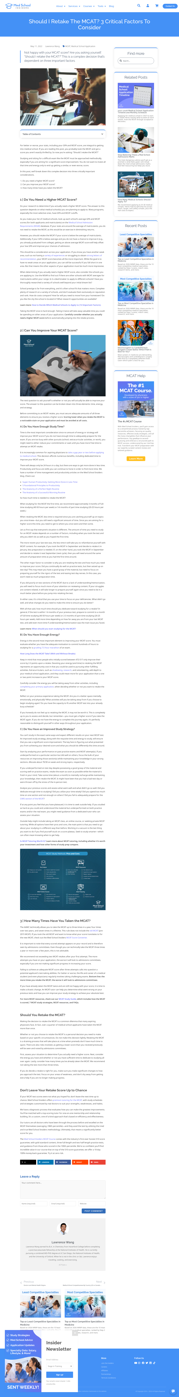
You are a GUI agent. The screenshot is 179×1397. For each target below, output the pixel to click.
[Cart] (156, 5)
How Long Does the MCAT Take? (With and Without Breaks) (47, 653)
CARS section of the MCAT (32, 798)
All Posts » (63, 1265)
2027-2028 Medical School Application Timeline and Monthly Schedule (136, 111)
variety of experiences (55, 255)
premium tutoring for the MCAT (67, 1100)
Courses (87, 6)
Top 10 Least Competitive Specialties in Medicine (136, 260)
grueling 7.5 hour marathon (46, 647)
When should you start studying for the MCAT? (54, 628)
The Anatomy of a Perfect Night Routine (41, 489)
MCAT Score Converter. (76, 937)
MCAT (67, 46)
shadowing (57, 670)
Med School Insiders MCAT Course (40, 1139)
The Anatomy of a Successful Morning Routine (44, 492)
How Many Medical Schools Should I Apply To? (134, 200)
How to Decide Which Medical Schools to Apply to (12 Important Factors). (66, 305)
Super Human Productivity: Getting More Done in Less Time (50, 482)
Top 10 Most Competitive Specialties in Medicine (135, 304)
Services (73, 6)
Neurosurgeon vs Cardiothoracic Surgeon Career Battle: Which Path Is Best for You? (134, 350)
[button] (102, 134)
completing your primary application (37, 686)
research (67, 670)
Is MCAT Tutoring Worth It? (33, 841)
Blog (111, 6)
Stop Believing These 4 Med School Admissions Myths (134, 156)
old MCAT (94, 930)
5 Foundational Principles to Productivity (41, 485)
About (59, 6)
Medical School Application (83, 46)
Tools (100, 6)
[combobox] (136, 61)
